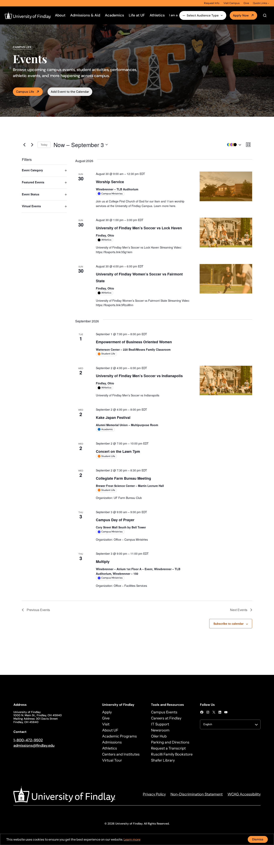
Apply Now (241, 15)
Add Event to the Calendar (70, 92)
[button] (233, 144)
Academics (114, 15)
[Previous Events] (24, 144)
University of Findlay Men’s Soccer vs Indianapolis (139, 375)
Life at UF (137, 15)
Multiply (103, 561)
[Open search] (264, 15)
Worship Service (110, 181)
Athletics (157, 15)
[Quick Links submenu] (268, 3)
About (60, 15)
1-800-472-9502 (28, 740)
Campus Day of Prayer (115, 519)
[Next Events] (32, 144)
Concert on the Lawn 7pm (118, 451)
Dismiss (257, 839)
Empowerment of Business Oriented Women (134, 341)
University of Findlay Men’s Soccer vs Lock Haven (139, 228)
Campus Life (25, 92)
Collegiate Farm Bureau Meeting (123, 478)
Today (44, 144)
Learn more (132, 839)
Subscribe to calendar (228, 624)
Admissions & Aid (85, 15)
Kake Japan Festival (113, 417)
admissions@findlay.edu (34, 745)
